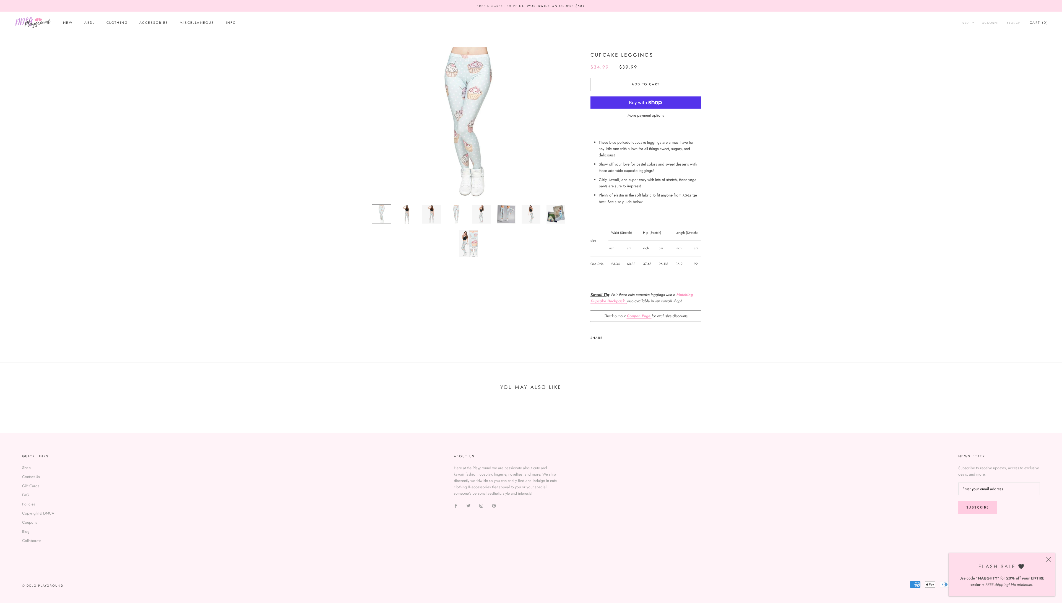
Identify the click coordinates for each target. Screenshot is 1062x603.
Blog (26, 531)
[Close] (1048, 559)
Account (990, 23)
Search (1014, 23)
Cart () (1039, 22)
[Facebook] (608, 336)
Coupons (29, 522)
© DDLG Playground (42, 585)
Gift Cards (30, 486)
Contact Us (31, 476)
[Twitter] (615, 336)
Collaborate (31, 540)
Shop (26, 467)
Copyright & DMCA (38, 513)
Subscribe (977, 507)
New (68, 22)
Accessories (153, 22)
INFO (231, 22)
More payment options (646, 115)
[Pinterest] (622, 336)
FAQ (25, 495)
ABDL (89, 22)
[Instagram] (481, 505)
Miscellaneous (197, 22)
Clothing (117, 22)
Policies (28, 504)
